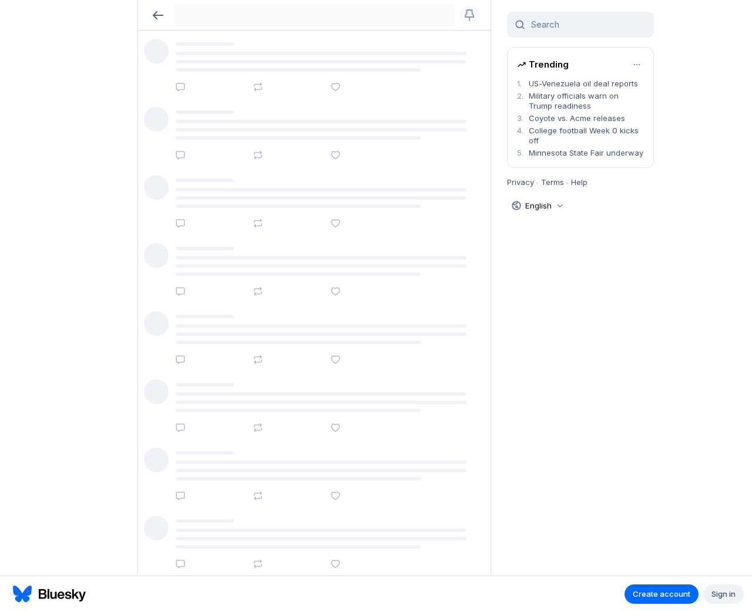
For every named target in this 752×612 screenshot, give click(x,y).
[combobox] (587, 24)
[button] (157, 15)
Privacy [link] (520, 182)
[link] (580, 84)
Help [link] (579, 182)
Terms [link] (552, 182)
